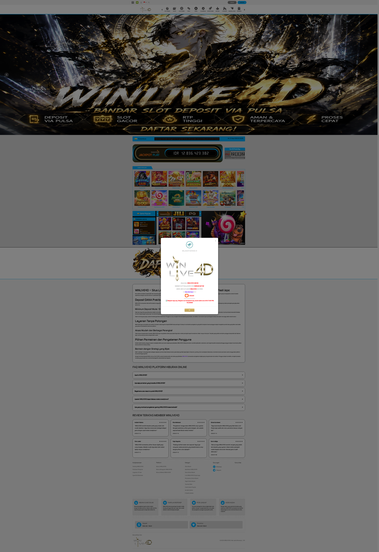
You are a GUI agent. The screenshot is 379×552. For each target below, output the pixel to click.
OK (189, 310)
